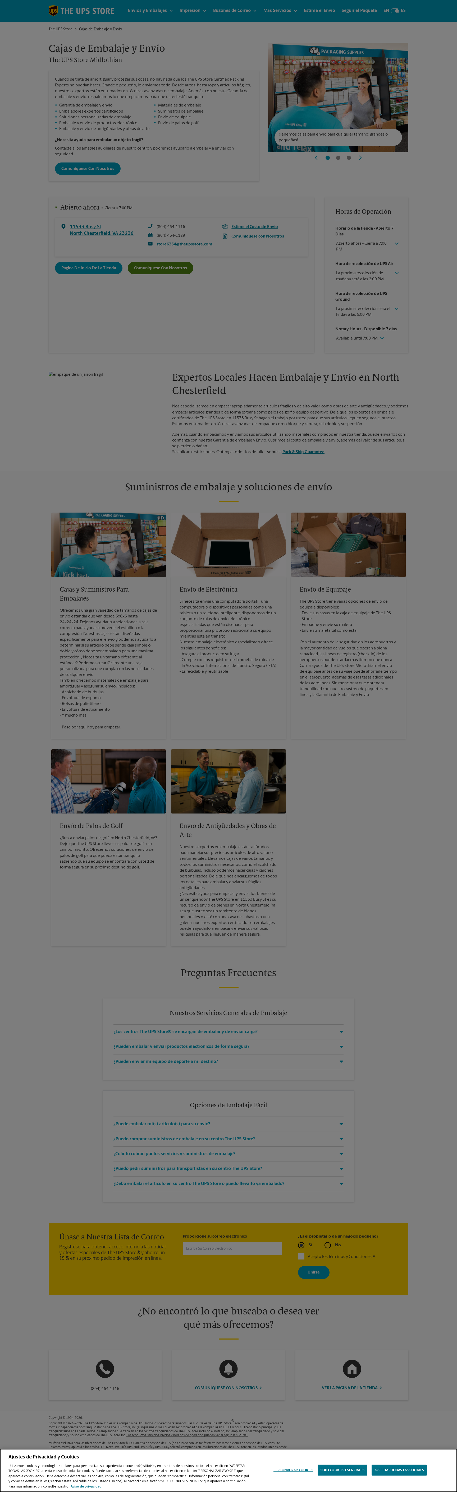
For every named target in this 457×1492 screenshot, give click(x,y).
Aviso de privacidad (86, 1486)
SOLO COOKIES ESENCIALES (342, 1470)
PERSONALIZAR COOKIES (293, 1470)
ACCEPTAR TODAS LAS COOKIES (399, 1470)
